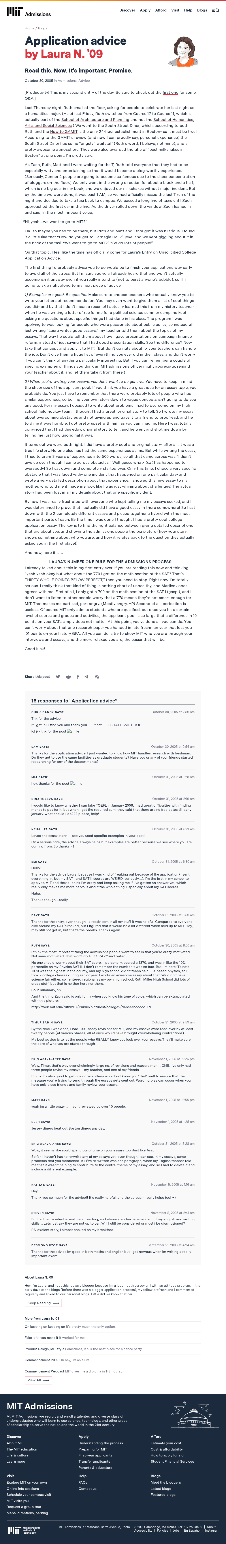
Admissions (67, 80)
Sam (35, 746)
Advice (84, 80)
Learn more (16, 1461)
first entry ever (98, 567)
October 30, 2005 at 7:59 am (173, 712)
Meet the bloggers (166, 1482)
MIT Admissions (39, 1406)
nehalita (39, 829)
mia (34, 777)
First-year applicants (95, 1455)
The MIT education (22, 1449)
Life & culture (17, 1455)
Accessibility (143, 1530)
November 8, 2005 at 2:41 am (173, 1213)
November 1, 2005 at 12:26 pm (172, 1059)
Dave (35, 915)
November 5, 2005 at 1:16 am (173, 1185)
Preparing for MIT (93, 1449)
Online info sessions (23, 1489)
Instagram (212, 1530)
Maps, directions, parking (27, 1513)
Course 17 (142, 113)
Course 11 (165, 113)
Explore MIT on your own (27, 1482)
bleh (35, 1122)
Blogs (42, 28)
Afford (156, 1437)
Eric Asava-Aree (46, 1059)
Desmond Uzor (44, 1245)
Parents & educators (95, 1468)
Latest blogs (161, 1489)
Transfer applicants (94, 1461)
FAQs (83, 1482)
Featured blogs (163, 1494)
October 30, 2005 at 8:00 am (173, 945)
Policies (162, 1530)
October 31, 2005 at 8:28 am (173, 1144)
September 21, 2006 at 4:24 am (171, 1245)
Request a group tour (24, 1507)
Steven (37, 1213)
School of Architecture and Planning (95, 119)
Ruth (68, 107)
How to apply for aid (167, 1455)
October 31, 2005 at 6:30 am (173, 862)
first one (170, 92)
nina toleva (42, 799)
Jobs (176, 1530)
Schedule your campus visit (29, 1494)
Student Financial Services (172, 1461)
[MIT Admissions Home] (29, 10)
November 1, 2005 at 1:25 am (173, 1122)
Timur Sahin (42, 1022)
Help (83, 1476)
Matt (35, 1100)
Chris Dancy (42, 712)
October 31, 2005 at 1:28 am (173, 777)
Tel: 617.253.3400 (190, 1527)
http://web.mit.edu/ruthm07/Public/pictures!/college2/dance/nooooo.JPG (92, 1007)
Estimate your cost (166, 1443)
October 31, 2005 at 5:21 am (173, 829)
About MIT (15, 1443)
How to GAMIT (63, 131)
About (211, 1527)
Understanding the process (101, 1443)
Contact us (87, 1489)
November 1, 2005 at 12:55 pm (172, 1100)
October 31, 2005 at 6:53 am (173, 915)
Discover (14, 1437)
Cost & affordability (167, 1449)
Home (29, 28)
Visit (10, 1476)
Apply (84, 1437)
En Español (192, 1530)
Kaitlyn (38, 1184)
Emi (34, 861)
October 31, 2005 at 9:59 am (173, 1022)
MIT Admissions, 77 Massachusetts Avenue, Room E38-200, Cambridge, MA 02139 (117, 1527)
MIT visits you (18, 1501)
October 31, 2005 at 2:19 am (173, 799)
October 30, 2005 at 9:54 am (173, 747)
